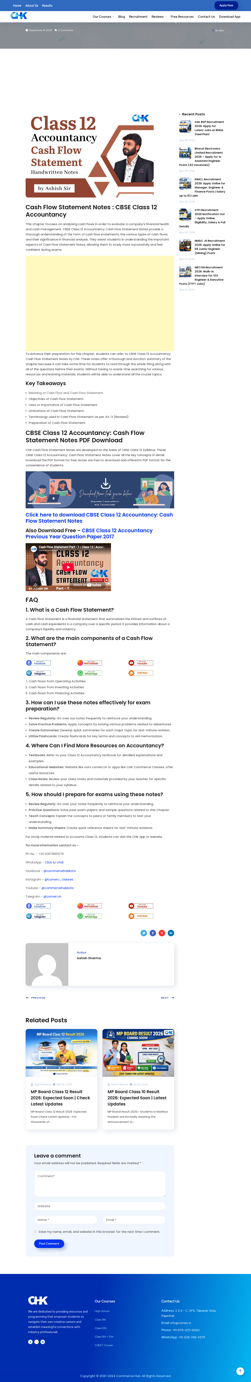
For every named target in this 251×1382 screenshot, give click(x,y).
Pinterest (162, 933)
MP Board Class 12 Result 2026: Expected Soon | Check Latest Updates (60, 1098)
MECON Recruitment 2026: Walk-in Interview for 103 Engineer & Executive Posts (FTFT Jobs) (201, 275)
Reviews (158, 17)
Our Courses (102, 17)
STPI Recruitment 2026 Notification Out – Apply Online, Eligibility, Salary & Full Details (202, 218)
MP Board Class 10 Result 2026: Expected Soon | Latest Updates (137, 1098)
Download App (229, 17)
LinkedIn (171, 933)
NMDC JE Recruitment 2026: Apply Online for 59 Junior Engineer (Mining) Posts (210, 247)
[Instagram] (36, 1342)
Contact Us (206, 17)
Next (165, 997)
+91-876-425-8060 (186, 1330)
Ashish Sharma (42, 1084)
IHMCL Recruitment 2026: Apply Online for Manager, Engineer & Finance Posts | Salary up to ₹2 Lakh (202, 187)
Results (47, 5)
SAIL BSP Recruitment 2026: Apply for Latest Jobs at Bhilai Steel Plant (209, 128)
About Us (31, 5)
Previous (38, 997)
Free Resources (182, 17)
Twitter (144, 933)
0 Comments (65, 30)
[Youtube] (42, 1342)
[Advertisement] (125, 74)
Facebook (153, 933)
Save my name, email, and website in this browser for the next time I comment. (99, 1232)
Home (17, 5)
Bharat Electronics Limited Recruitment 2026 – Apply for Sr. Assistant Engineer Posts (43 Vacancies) (201, 157)
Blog (121, 17)
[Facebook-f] (30, 1342)
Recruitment (138, 17)
